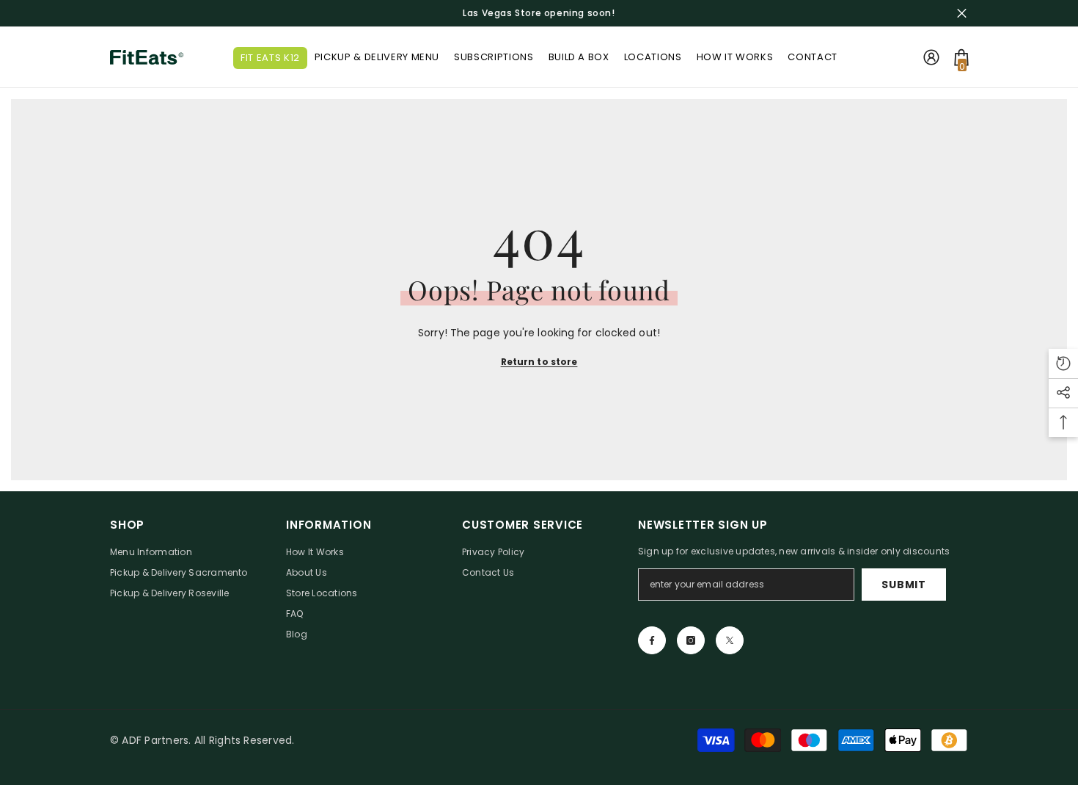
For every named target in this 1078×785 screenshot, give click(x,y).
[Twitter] (730, 640)
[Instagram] (691, 640)
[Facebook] (652, 640)
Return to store (539, 361)
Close (962, 13)
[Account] (931, 57)
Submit (903, 584)
